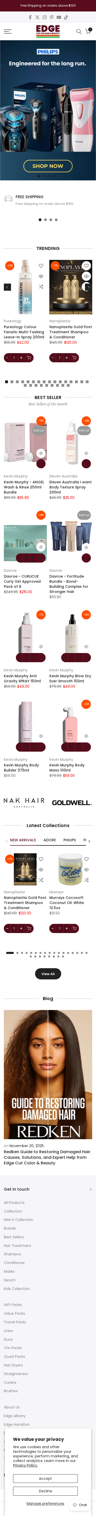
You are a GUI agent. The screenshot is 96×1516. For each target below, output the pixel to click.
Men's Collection (18, 1219)
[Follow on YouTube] (59, 17)
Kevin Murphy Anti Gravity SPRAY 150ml (22, 678)
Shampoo (12, 1254)
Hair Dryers (13, 1365)
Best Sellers (14, 1237)
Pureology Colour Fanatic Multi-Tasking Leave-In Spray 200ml (24, 332)
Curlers (10, 1382)
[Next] (88, 287)
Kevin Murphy (16, 476)
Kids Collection (17, 1288)
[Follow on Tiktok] (66, 17)
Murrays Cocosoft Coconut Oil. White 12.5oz (66, 902)
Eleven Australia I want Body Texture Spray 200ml (70, 487)
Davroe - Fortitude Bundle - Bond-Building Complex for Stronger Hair (68, 584)
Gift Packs (13, 1304)
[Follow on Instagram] (44, 17)
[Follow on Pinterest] (51, 17)
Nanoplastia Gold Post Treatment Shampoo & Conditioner (70, 332)
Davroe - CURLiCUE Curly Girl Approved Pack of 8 (22, 581)
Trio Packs (13, 1347)
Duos (8, 1339)
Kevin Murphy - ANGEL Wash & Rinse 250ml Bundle (24, 487)
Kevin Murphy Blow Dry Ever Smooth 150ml (70, 678)
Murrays (56, 891)
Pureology (13, 321)
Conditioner (14, 1262)
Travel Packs (15, 1322)
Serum (10, 1280)
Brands (10, 1228)
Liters (8, 1330)
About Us (12, 1407)
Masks (9, 1271)
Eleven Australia (63, 476)
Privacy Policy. (25, 1465)
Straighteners (16, 1373)
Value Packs (14, 1313)
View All (48, 974)
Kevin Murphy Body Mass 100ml (66, 768)
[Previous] (7, 287)
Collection (13, 1211)
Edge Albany (15, 1415)
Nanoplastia (59, 321)
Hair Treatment (17, 1245)
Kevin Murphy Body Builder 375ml (21, 768)
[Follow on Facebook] (30, 17)
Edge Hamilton (17, 1424)
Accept (45, 1478)
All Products (14, 1202)
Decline (45, 1491)
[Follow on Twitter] (37, 17)
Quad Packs (14, 1356)
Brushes (11, 1390)
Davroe (10, 570)
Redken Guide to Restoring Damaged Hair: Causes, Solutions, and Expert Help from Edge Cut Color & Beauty (47, 1157)
